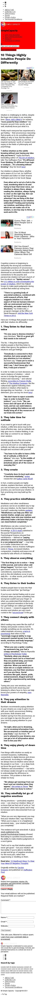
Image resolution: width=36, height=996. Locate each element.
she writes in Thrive (20, 786)
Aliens (28, 972)
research (9, 968)
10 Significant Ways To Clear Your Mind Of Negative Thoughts (17, 862)
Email (4, 922)
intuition (21, 882)
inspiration (14, 882)
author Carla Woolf (25, 479)
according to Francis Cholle (19, 381)
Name (4, 917)
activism (8, 970)
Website (4, 926)
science (13, 968)
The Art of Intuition (26, 158)
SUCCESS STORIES (12, 41)
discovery (8, 972)
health (7, 966)
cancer (14, 970)
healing (25, 972)
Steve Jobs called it (13, 119)
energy (21, 972)
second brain (17, 612)
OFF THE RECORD (12, 35)
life (26, 882)
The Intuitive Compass (18, 383)
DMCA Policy (10, 14)
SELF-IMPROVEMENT (13, 37)
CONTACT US (10, 12)
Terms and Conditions (13, 19)
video (19, 968)
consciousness (20, 966)
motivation (4, 883)
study (22, 968)
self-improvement (15, 883)
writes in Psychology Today (15, 654)
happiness (26, 970)
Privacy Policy (10, 17)
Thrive (28, 178)
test (17, 970)
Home (7, 15)
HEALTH (8, 39)
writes (27, 476)
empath (17, 972)
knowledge (12, 972)
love (16, 968)
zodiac (30, 970)
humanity (3, 972)
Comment (5, 900)
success (3, 974)
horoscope (21, 970)
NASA (11, 970)
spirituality (25, 883)
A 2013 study (16, 530)
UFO (31, 972)
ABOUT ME (9, 10)
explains (28, 510)
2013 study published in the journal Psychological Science (18, 832)
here (23, 167)
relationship (26, 968)
